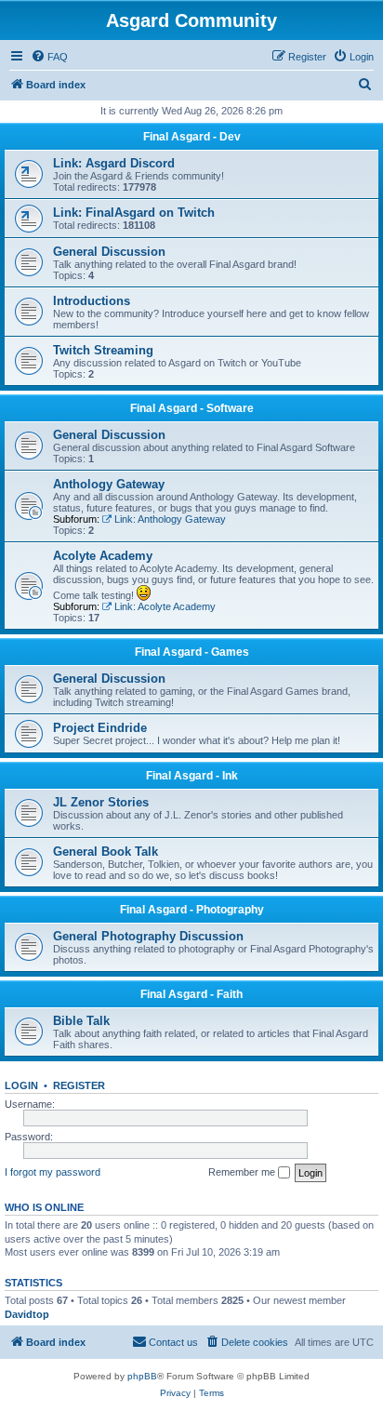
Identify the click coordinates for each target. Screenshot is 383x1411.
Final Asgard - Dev (192, 136)
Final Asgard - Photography (192, 909)
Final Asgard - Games (192, 652)
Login (21, 1085)
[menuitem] (49, 57)
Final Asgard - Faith (191, 994)
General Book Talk (105, 852)
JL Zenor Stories (101, 802)
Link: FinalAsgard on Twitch (134, 213)
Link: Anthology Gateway (170, 519)
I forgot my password (52, 1172)
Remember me (243, 1172)
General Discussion (109, 252)
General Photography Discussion (148, 936)
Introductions (91, 301)
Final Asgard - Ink (192, 775)
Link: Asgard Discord (114, 163)
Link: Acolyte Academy (165, 606)
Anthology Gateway (109, 484)
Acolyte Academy (102, 556)
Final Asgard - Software (192, 408)
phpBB (142, 1376)
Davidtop (27, 1314)
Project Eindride (100, 728)
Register (79, 1085)
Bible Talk (81, 1021)
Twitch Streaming (103, 350)
